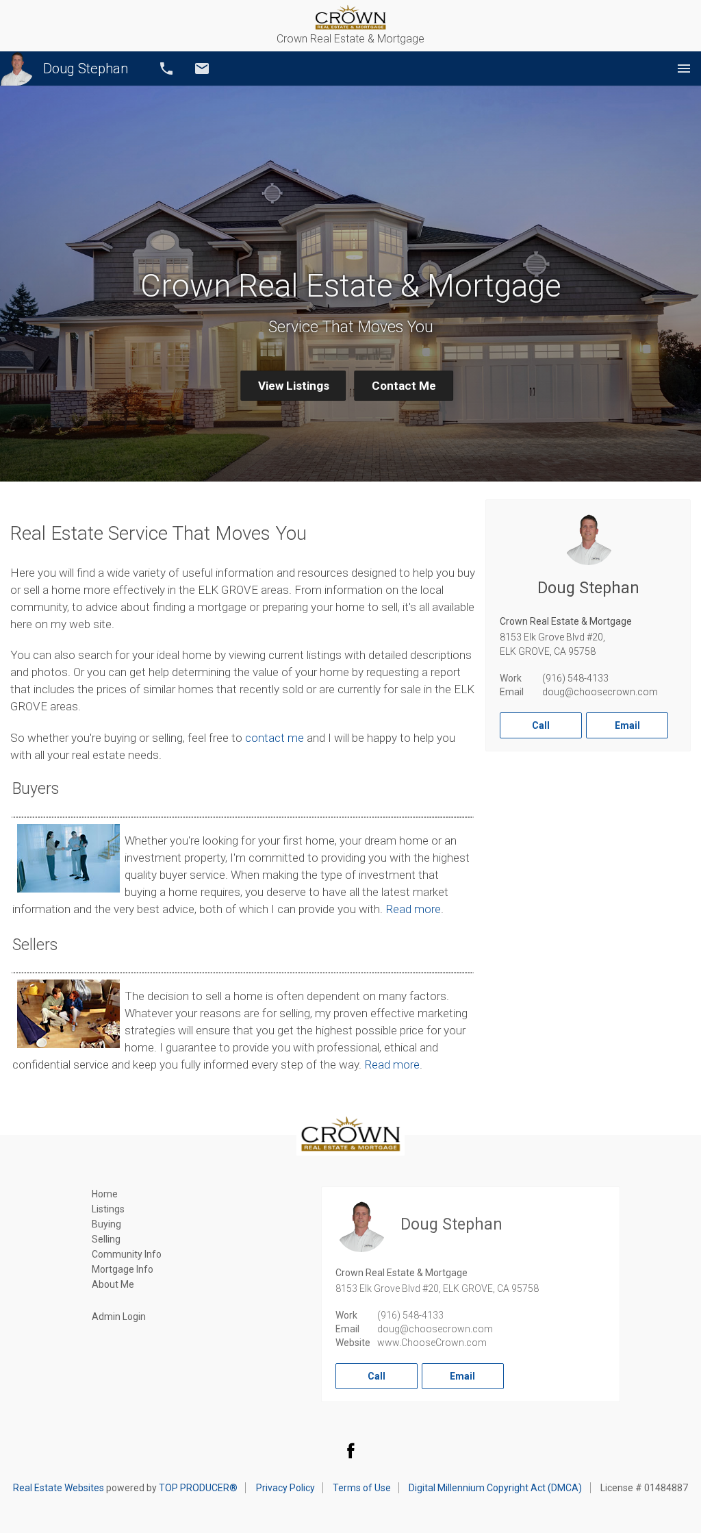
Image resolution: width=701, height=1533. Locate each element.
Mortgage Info (122, 1269)
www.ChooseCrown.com (432, 1342)
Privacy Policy (285, 1487)
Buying (106, 1224)
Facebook (350, 1450)
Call (166, 68)
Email (202, 68)
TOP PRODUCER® (198, 1487)
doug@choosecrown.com (600, 691)
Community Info (127, 1254)
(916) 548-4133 (575, 678)
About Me (113, 1284)
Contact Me (404, 385)
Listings (108, 1209)
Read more (413, 909)
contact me (274, 738)
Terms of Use (362, 1487)
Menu (684, 68)
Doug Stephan (85, 68)
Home (105, 1193)
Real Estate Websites (58, 1487)
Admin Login (119, 1316)
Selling (106, 1239)
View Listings (293, 385)
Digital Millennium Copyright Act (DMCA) (495, 1487)
